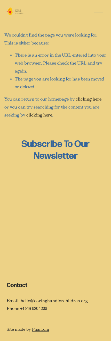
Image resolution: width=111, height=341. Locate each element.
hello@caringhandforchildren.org (54, 300)
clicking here (88, 99)
